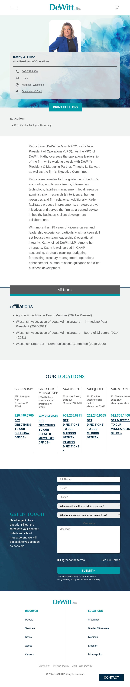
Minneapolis (95, 654)
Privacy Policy (61, 665)
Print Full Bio (65, 107)
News (28, 637)
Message (88, 523)
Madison (93, 637)
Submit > (88, 570)
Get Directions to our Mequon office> (95, 429)
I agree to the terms (72, 560)
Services (30, 628)
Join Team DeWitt (82, 665)
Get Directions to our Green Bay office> (23, 429)
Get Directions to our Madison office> (71, 429)
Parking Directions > (71, 446)
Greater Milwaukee (98, 628)
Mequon (92, 645)
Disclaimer (44, 665)
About (28, 645)
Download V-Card (32, 91)
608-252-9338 (30, 71)
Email (25, 78)
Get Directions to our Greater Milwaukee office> (47, 431)
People (29, 619)
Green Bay (93, 619)
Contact (111, 677)
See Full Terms (110, 560)
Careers (29, 654)
